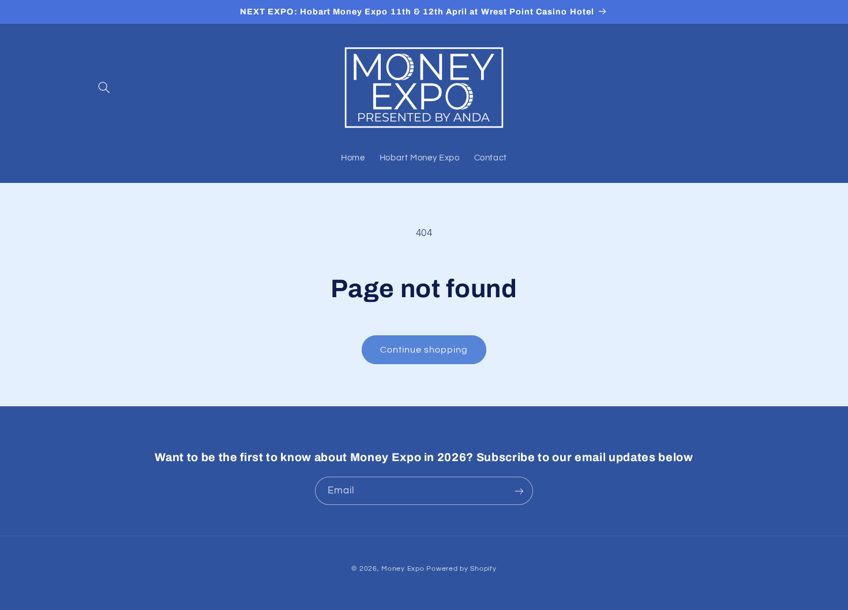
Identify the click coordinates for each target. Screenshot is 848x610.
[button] (104, 87)
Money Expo (402, 569)
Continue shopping (424, 349)
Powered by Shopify (461, 569)
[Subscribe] (519, 491)
